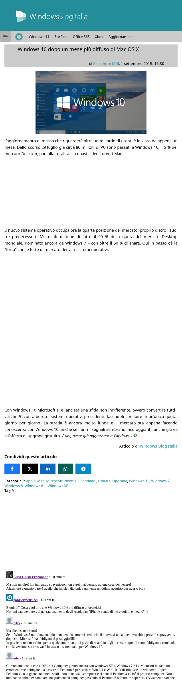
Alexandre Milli (106, 63)
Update (104, 480)
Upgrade (119, 480)
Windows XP (58, 485)
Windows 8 (13, 485)
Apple (31, 480)
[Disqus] (91, 624)
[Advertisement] (91, 192)
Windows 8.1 (35, 485)
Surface (61, 36)
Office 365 (81, 36)
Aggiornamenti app (125, 36)
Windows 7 (160, 480)
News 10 (71, 480)
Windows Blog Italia (159, 446)
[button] (5, 36)
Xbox (99, 36)
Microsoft (54, 480)
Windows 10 (139, 480)
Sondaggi (88, 480)
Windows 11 (39, 36)
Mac (40, 480)
